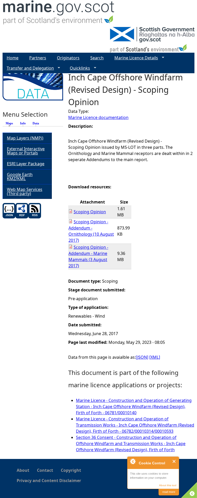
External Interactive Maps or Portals (26, 151)
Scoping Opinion (90, 212)
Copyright (71, 470)
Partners (37, 58)
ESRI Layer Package (25, 164)
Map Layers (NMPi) (25, 138)
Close (174, 461)
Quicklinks (78, 68)
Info (23, 123)
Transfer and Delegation (28, 68)
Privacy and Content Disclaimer (49, 480)
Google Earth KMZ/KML (20, 176)
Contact (45, 470)
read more (168, 491)
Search (97, 58)
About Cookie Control (132, 461)
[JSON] (142, 357)
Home (12, 58)
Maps (11, 123)
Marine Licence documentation (98, 117)
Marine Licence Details (134, 58)
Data (36, 123)
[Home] (59, 13)
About (23, 470)
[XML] (154, 357)
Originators (68, 58)
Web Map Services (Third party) (24, 191)
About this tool (167, 485)
